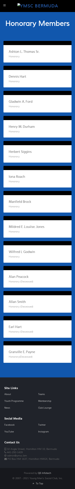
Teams (41, 394)
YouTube (9, 432)
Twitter (42, 425)
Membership (44, 401)
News (7, 408)
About (7, 394)
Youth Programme (14, 401)
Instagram (43, 432)
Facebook (9, 425)
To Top (39, 483)
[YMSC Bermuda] (37, 6)
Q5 (44, 473)
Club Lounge (44, 408)
